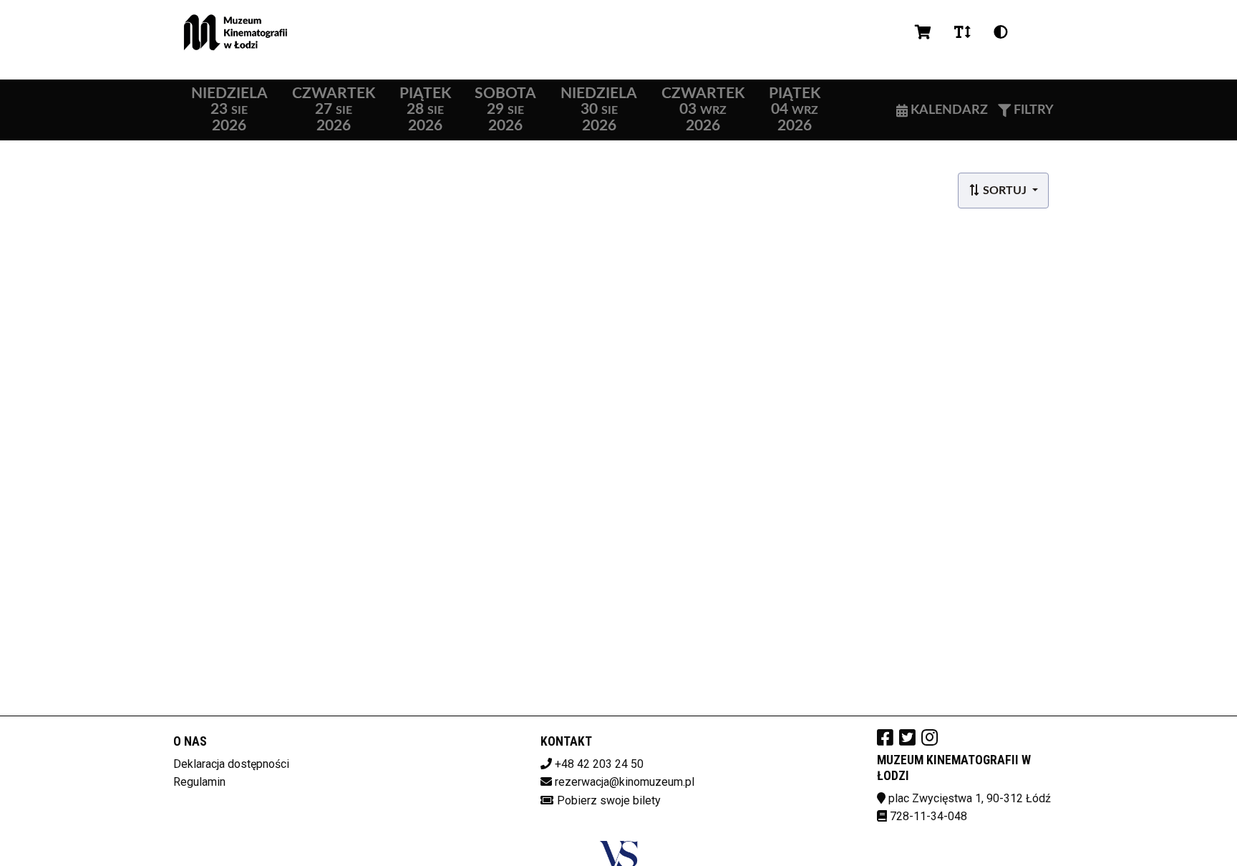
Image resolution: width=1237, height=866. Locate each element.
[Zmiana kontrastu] (1000, 32)
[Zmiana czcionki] (962, 32)
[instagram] (929, 737)
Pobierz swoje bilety (609, 800)
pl (1037, 32)
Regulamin (199, 782)
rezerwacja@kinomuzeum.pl (624, 782)
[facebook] (885, 737)
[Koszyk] (923, 32)
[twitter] (907, 737)
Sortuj (1004, 190)
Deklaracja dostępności (231, 764)
